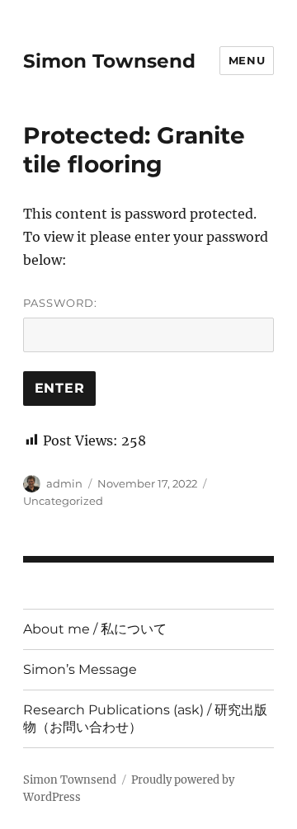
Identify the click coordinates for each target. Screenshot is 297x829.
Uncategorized (63, 500)
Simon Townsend (109, 61)
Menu (247, 60)
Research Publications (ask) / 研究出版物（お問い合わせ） (145, 718)
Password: (60, 302)
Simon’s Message (80, 669)
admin (64, 483)
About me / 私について (95, 629)
